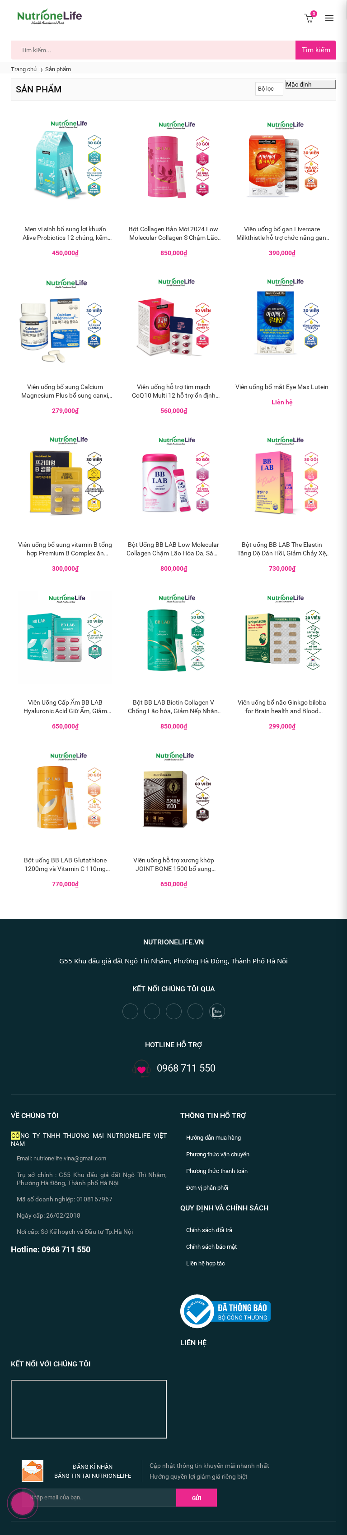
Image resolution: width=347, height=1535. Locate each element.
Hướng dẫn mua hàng (213, 1137)
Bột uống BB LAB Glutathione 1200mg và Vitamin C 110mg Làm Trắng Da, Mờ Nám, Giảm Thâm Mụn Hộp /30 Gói (65, 865)
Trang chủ (24, 69)
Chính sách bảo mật (211, 1246)
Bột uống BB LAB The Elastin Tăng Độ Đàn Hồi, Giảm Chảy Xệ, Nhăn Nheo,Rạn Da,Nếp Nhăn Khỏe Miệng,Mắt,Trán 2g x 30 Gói (282, 549)
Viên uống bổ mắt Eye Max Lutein (281, 386)
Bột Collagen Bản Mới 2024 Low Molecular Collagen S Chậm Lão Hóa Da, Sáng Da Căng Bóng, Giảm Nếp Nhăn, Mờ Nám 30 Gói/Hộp (173, 233)
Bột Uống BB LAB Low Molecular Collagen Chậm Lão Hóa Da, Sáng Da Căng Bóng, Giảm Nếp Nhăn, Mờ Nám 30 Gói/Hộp (173, 549)
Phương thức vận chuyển (217, 1154)
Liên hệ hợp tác (205, 1263)
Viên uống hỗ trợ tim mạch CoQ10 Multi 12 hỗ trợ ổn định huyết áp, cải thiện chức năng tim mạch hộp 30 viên (173, 391)
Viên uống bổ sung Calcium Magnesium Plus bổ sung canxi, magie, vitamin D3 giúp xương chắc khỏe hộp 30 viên (65, 391)
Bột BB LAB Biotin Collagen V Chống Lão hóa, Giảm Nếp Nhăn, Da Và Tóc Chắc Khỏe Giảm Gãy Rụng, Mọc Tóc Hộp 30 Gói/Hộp (173, 707)
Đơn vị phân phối (207, 1187)
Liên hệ (193, 1342)
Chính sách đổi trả (209, 1230)
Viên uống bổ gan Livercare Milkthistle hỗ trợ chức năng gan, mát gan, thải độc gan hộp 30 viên (282, 233)
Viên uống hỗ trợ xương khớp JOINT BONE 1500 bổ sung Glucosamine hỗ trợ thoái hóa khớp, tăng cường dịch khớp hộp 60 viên (174, 865)
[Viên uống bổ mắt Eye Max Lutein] (282, 322)
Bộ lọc (266, 88)
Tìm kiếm (316, 50)
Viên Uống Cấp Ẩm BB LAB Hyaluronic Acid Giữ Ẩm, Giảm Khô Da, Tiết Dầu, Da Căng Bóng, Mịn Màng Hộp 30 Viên (65, 707)
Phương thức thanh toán (217, 1171)
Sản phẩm (58, 69)
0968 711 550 (186, 1068)
